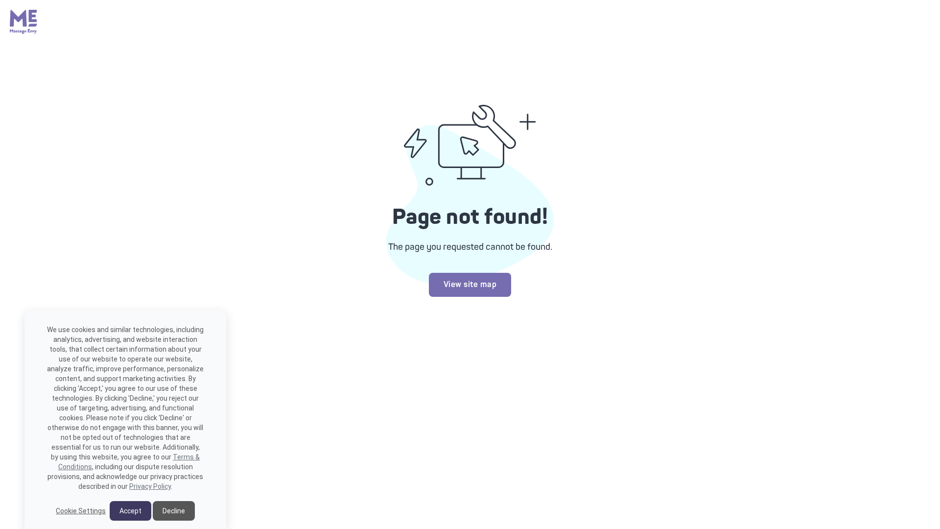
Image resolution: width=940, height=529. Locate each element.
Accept (130, 511)
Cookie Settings (81, 511)
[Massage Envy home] (23, 31)
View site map (470, 284)
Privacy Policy (150, 486)
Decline (174, 511)
